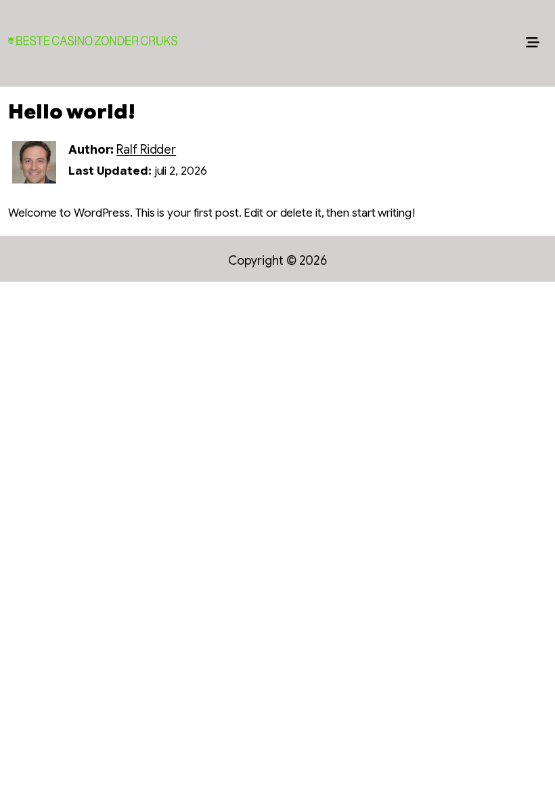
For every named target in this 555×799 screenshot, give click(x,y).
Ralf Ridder (146, 149)
